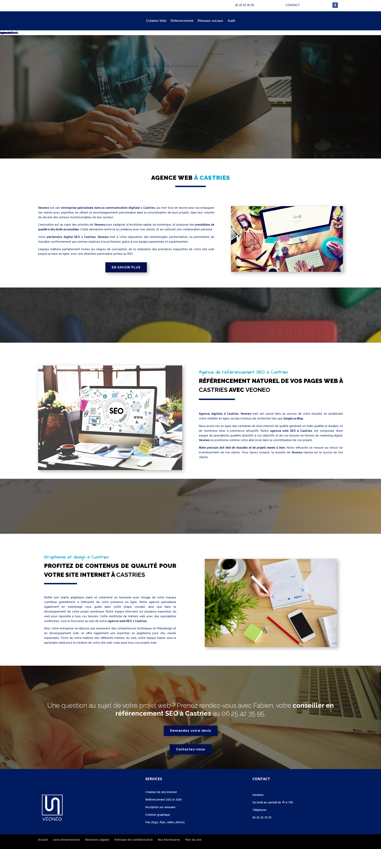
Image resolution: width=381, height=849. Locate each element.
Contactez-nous (190, 749)
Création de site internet (161, 792)
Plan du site (193, 839)
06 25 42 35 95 (242, 713)
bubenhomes (8, 33)
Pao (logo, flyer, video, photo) (165, 822)
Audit (231, 21)
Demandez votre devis (190, 731)
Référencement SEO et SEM (163, 799)
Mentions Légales (97, 839)
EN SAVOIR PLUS (126, 267)
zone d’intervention (66, 839)
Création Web (156, 21)
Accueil (43, 839)
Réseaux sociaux (210, 21)
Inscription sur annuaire (160, 807)
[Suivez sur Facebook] (335, 5)
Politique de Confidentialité (133, 839)
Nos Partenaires (169, 839)
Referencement (182, 21)
